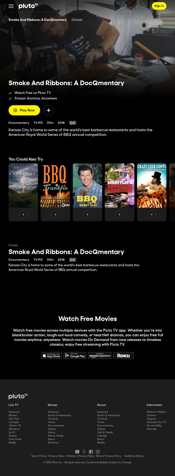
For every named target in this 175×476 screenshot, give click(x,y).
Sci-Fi (12, 432)
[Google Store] (74, 355)
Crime (51, 422)
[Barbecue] (23, 192)
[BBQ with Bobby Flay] (87, 192)
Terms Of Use (39, 456)
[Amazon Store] (100, 355)
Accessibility (154, 425)
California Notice (134, 456)
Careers (151, 415)
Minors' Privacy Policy (108, 456)
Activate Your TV (156, 422)
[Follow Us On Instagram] (98, 452)
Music (51, 439)
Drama (12, 435)
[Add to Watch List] (49, 110)
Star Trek (14, 418)
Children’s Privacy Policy (80, 456)
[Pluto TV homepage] (18, 396)
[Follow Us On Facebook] (91, 452)
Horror (51, 432)
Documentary (56, 425)
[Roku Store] (123, 355)
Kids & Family (55, 435)
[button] (11, 6)
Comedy (14, 422)
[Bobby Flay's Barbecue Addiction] (119, 192)
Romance (53, 442)
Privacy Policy (56, 456)
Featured (14, 412)
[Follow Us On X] (84, 452)
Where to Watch (156, 412)
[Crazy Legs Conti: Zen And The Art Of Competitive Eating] (151, 192)
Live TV (13, 405)
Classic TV (15, 425)
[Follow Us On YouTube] (77, 452)
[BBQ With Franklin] (55, 192)
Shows (101, 405)
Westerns (14, 429)
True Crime (15, 439)
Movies (13, 415)
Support (151, 418)
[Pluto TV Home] (28, 6)
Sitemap (151, 429)
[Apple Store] (51, 355)
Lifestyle (102, 435)
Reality (12, 442)
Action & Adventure (59, 415)
